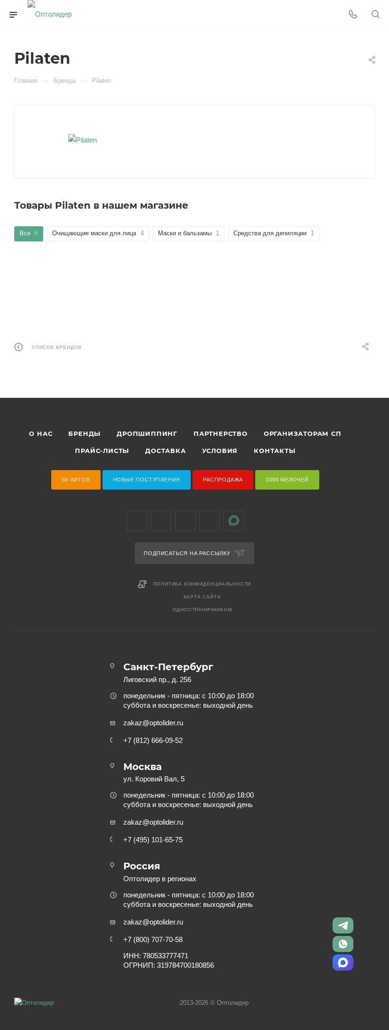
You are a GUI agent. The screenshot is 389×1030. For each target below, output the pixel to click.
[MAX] (343, 962)
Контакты (274, 450)
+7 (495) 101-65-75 (153, 840)
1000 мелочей (287, 479)
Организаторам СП (303, 433)
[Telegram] (343, 925)
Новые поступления (147, 479)
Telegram (161, 520)
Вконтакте (137, 520)
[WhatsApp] (343, 944)
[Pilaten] (83, 140)
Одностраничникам (202, 609)
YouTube (185, 520)
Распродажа (223, 479)
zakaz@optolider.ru (153, 723)
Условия (220, 450)
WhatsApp (209, 520)
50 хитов (76, 479)
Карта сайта (202, 596)
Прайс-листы (102, 450)
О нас (40, 433)
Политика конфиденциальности (202, 584)
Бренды (84, 433)
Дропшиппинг (147, 433)
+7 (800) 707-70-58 (153, 939)
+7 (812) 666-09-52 (153, 740)
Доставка (165, 450)
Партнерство (221, 433)
